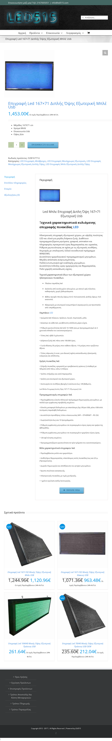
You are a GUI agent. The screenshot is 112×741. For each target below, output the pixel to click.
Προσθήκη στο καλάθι (43, 144)
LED (76, 227)
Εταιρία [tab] (7, 188)
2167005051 (43, 2)
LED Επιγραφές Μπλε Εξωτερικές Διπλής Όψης (68, 164)
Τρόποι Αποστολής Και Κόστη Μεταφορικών (21, 696)
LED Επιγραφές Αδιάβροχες (33, 161)
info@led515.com (60, 2)
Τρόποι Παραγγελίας (21, 709)
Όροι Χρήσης (21, 677)
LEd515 (78, 728)
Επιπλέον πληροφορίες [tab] (15, 182)
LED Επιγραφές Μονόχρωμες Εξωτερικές (66, 161)
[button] (105, 52)
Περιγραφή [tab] (9, 176)
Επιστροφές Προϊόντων (21, 688)
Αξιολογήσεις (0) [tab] (12, 195)
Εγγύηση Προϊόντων (21, 682)
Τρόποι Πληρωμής (21, 703)
